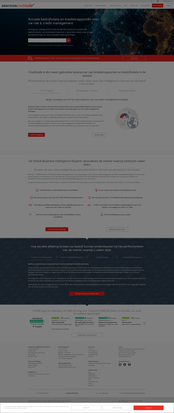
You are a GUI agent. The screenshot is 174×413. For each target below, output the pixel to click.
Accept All (148, 408)
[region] (87, 408)
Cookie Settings (117, 408)
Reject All (86, 408)
